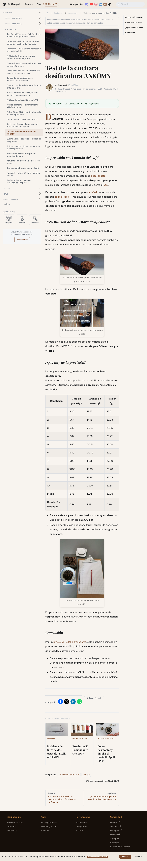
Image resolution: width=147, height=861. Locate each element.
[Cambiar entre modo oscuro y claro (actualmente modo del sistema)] (109, 4)
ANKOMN (93, 192)
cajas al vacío (62, 196)
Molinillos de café (15, 822)
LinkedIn (114, 834)
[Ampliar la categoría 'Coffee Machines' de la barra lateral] (40, 23)
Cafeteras (11, 826)
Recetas (45, 830)
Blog (39, 4)
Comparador (82, 826)
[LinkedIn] (100, 4)
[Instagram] (96, 4)
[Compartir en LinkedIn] (73, 702)
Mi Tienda (49, 4)
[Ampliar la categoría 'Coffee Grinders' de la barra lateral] (40, 17)
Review (86, 774)
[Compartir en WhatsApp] (79, 702)
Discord (113, 822)
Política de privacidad (120, 846)
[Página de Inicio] (47, 13)
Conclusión (130, 32)
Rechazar (138, 856)
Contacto (114, 842)
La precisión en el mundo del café (134, 17)
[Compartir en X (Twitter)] (66, 702)
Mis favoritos (82, 822)
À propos (114, 838)
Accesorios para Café (69, 774)
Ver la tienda (22, 239)
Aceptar (125, 856)
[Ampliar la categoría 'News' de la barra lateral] (40, 193)
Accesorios (12, 830)
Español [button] (77, 4)
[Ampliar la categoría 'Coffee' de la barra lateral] (40, 188)
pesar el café (98, 175)
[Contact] (105, 4)
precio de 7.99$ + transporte (69, 641)
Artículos (29, 4)
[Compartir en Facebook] (60, 702)
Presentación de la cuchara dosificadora (134, 22)
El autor (79, 830)
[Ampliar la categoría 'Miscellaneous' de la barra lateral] (40, 199)
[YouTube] (91, 4)
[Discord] (86, 4)
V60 (106, 184)
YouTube (114, 826)
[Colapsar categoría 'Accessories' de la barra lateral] (40, 28)
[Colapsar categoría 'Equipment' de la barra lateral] (40, 12)
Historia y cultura (49, 826)
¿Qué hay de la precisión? (134, 27)
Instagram (114, 830)
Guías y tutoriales (49, 822)
